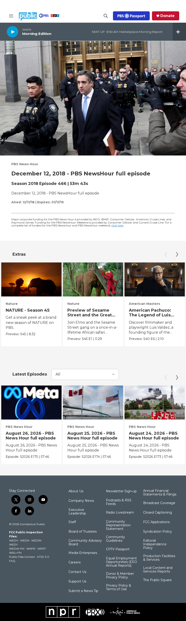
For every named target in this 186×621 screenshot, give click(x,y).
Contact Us (77, 572)
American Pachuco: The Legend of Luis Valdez (150, 315)
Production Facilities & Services (159, 558)
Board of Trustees (83, 532)
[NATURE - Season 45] (31, 279)
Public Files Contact (22, 556)
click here (117, 225)
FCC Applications (156, 522)
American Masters (144, 304)
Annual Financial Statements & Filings (159, 492)
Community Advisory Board (85, 542)
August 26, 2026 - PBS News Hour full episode (31, 436)
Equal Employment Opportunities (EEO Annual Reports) (121, 562)
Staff (72, 522)
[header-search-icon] (105, 16)
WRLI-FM (15, 552)
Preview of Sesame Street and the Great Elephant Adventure (89, 315)
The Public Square (157, 580)
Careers (75, 562)
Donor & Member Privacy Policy (120, 575)
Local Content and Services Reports (157, 569)
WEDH (13, 540)
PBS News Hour (24, 164)
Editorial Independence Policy (154, 544)
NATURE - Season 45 (27, 310)
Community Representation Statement (118, 525)
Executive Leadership (77, 511)
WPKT (41, 548)
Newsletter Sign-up (121, 491)
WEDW (36, 540)
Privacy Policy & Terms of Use (118, 587)
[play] (12, 31)
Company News (81, 501)
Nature (12, 304)
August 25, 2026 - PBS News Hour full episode (92, 436)
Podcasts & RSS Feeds (118, 502)
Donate (167, 16)
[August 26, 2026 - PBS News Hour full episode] (31, 403)
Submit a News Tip (83, 591)
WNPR (30, 548)
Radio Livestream (120, 512)
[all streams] (179, 32)
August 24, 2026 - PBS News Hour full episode (154, 436)
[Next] (177, 254)
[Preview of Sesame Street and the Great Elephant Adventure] (93, 279)
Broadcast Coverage (159, 503)
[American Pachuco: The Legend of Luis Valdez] (154, 279)
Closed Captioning (157, 512)
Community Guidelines (115, 539)
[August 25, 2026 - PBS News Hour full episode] (93, 403)
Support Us (77, 581)
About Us (76, 491)
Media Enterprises (83, 553)
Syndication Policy (157, 532)
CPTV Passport (118, 549)
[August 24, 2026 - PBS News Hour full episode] (154, 403)
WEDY (13, 544)
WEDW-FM (16, 548)
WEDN (24, 540)
